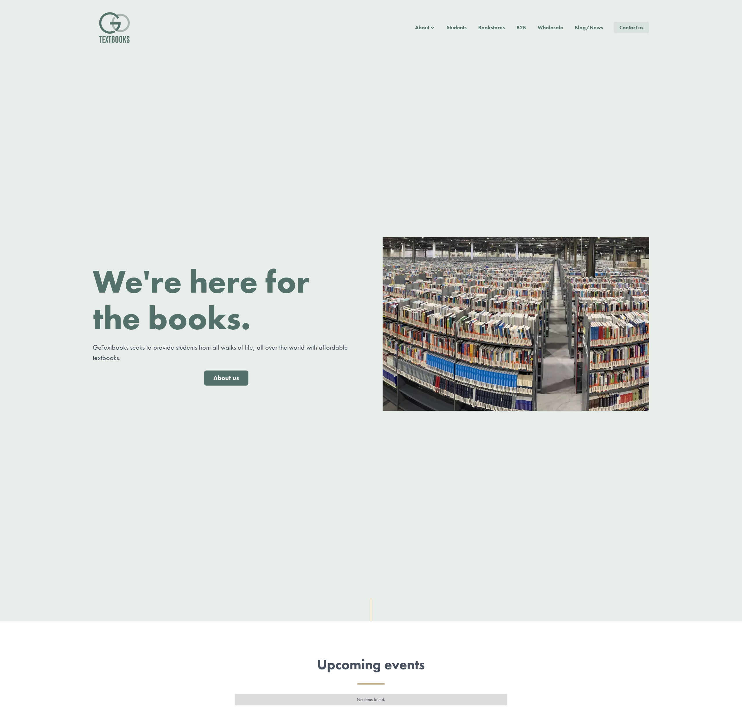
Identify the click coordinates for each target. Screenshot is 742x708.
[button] (425, 27)
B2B (521, 27)
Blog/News (589, 27)
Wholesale (550, 27)
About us (226, 378)
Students (457, 27)
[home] (114, 27)
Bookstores (491, 27)
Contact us (631, 27)
